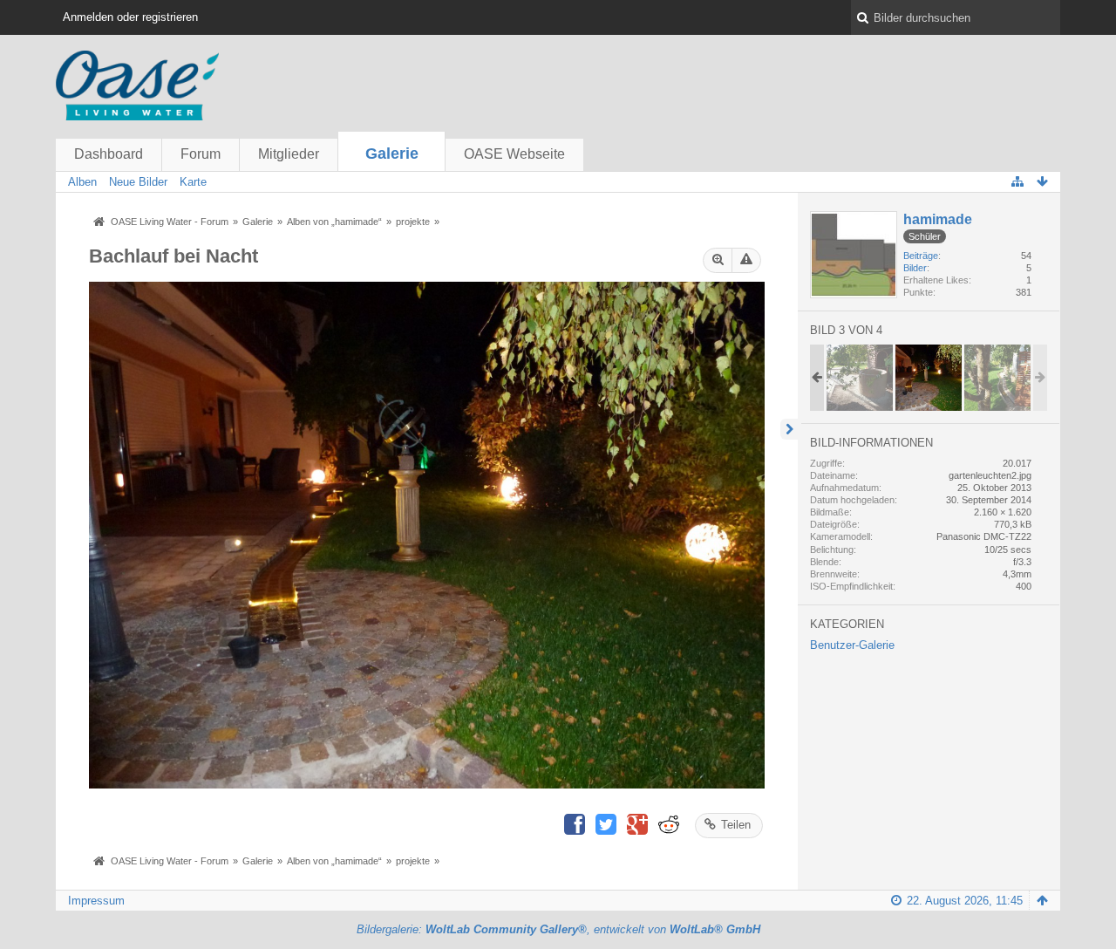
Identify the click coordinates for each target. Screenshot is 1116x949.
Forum (200, 154)
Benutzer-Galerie (852, 645)
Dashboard (108, 154)
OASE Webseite (514, 154)
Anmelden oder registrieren (130, 17)
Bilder (915, 268)
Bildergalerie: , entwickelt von (558, 929)
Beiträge (920, 255)
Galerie (391, 153)
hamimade (937, 219)
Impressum (96, 900)
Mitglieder (288, 154)
